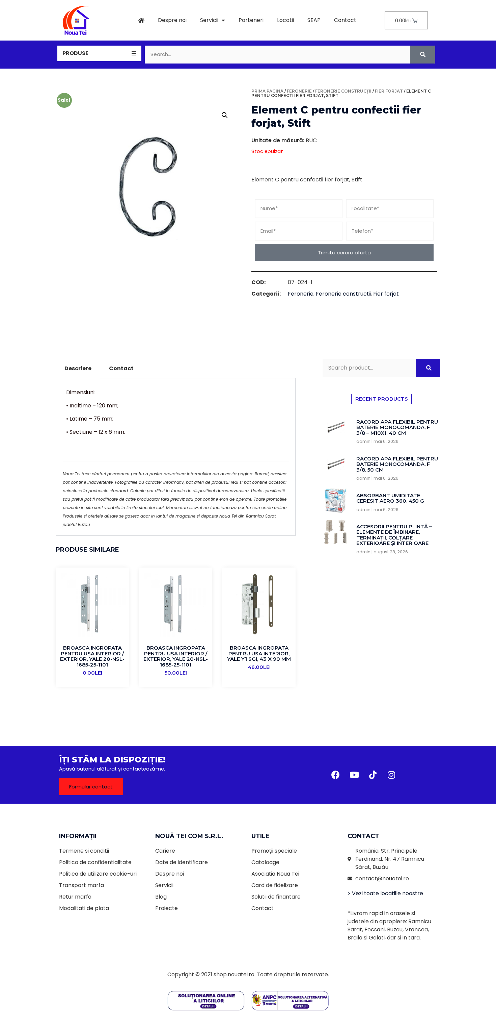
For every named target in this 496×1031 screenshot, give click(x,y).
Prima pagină (267, 91)
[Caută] (422, 55)
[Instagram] (391, 774)
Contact (345, 20)
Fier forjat (389, 91)
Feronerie (299, 91)
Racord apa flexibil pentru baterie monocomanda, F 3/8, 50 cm (397, 464)
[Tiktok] (372, 774)
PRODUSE (75, 53)
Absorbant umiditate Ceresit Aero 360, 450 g (390, 498)
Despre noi (172, 20)
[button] (91, 786)
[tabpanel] (176, 457)
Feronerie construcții (343, 91)
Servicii (209, 20)
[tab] (99, 53)
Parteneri (251, 20)
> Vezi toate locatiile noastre (385, 893)
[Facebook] (335, 774)
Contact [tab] (121, 368)
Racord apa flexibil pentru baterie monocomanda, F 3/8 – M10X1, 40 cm (397, 427)
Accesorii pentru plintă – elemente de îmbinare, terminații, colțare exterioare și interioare (394, 535)
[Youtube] (354, 774)
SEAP (314, 20)
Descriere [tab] (77, 368)
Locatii (285, 20)
